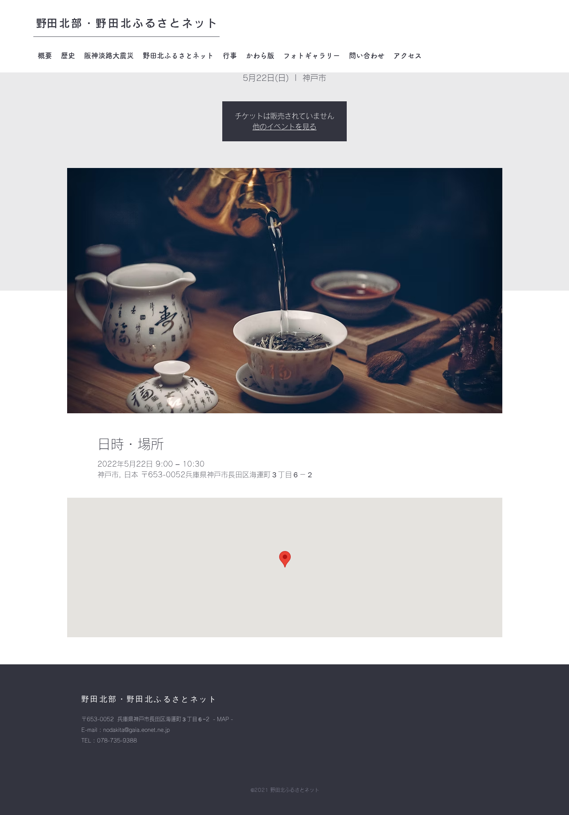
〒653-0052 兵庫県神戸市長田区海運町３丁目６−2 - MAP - (157, 719)
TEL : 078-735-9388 (109, 740)
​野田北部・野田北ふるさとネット (127, 23)
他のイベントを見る (284, 126)
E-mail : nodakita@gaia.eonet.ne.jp (125, 729)
